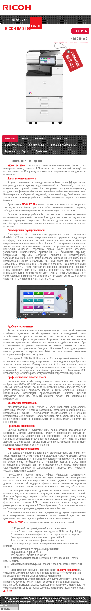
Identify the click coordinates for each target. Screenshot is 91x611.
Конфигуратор (59, 138)
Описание (10, 138)
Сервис (25, 151)
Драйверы (41, 151)
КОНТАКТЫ (84, 26)
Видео (25, 138)
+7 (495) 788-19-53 (16, 19)
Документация (36, 145)
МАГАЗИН (48, 26)
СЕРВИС (60, 26)
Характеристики (13, 145)
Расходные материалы (63, 145)
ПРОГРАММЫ (72, 26)
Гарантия (10, 151)
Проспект (40, 138)
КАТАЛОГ (36, 26)
